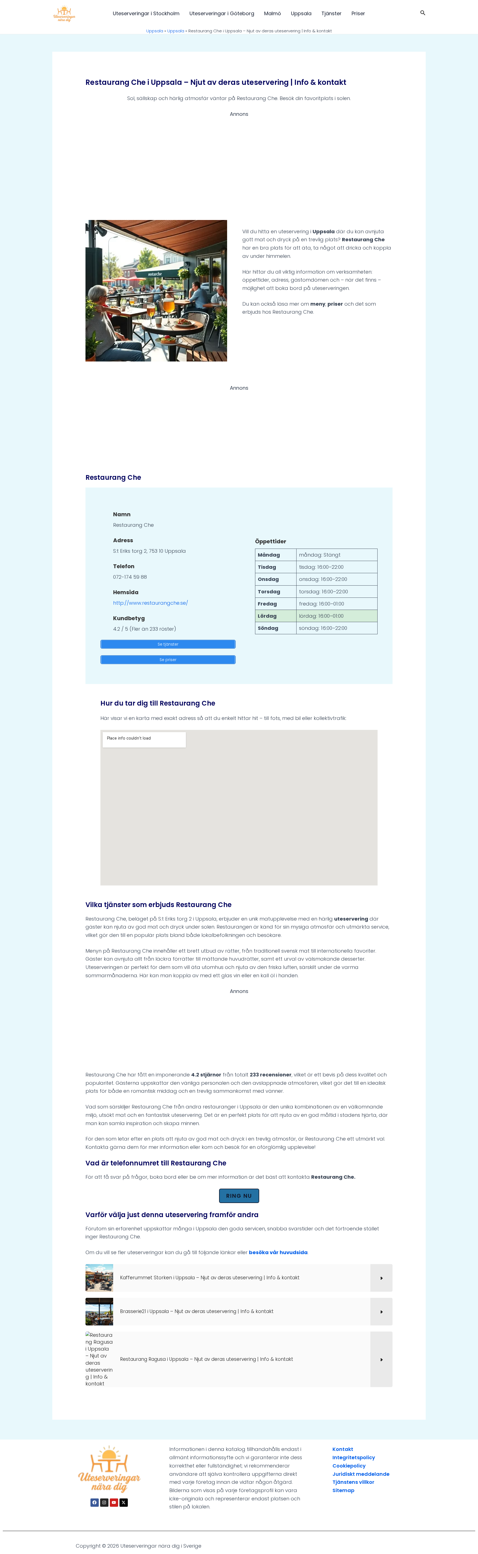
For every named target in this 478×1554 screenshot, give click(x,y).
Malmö (272, 13)
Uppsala (301, 13)
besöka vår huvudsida (278, 1252)
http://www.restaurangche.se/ (150, 602)
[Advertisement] (239, 161)
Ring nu (239, 1196)
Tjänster (331, 13)
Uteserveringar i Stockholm (146, 13)
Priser (358, 13)
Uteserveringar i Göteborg (221, 13)
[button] (423, 13)
